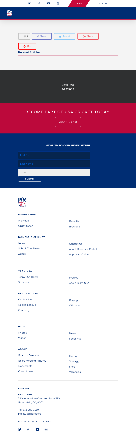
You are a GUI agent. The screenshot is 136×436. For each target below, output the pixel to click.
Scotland (68, 86)
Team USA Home (28, 277)
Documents (25, 366)
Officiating (75, 305)
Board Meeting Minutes (32, 360)
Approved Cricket (79, 254)
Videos (22, 338)
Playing (73, 300)
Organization (25, 225)
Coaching (23, 310)
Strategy (74, 361)
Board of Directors (28, 355)
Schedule (23, 282)
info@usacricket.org (29, 413)
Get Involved (25, 299)
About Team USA (79, 282)
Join (79, 3)
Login (103, 3)
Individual (23, 220)
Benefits (74, 221)
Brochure (74, 226)
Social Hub (75, 338)
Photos (22, 332)
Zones (22, 253)
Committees (25, 371)
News (21, 243)
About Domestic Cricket (83, 249)
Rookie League (27, 304)
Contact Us (75, 243)
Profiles (73, 277)
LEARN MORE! (68, 122)
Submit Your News (29, 248)
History (73, 356)
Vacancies (75, 372)
